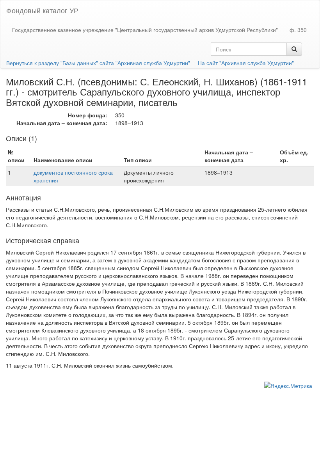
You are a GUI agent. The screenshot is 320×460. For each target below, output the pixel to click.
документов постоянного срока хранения (73, 176)
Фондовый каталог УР (42, 10)
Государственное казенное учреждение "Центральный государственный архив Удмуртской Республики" (145, 30)
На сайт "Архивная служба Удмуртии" (246, 63)
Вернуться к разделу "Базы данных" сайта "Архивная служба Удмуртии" (98, 63)
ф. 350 (298, 30)
